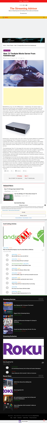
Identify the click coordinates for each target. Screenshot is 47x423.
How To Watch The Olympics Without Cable (21, 270)
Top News (19, 273)
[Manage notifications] (44, 420)
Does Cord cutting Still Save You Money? (20, 260)
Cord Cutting (5, 247)
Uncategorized (15, 366)
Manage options (23, 215)
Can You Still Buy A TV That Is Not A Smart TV (25, 193)
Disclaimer (20, 417)
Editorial (10, 247)
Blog (11, 417)
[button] (45, 205)
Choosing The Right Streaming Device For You (21, 293)
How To (19, 291)
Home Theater (7, 50)
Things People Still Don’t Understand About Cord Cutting (23, 283)
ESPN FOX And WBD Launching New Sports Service (22, 279)
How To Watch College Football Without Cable (21, 265)
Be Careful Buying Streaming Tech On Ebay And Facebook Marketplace (26, 368)
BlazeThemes (36, 415)
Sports (19, 268)
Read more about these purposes (14, 210)
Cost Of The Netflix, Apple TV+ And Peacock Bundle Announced (25, 274)
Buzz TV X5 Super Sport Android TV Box (14, 189)
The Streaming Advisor (23, 8)
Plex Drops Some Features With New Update (21, 288)
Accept (23, 212)
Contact (20, 1)
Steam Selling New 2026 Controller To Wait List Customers (24, 373)
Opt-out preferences (18, 217)
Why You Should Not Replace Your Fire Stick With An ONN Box (18, 249)
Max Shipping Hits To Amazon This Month (23, 305)
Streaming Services (18, 307)
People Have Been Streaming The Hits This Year (25, 329)
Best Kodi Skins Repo (19, 203)
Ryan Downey (7, 58)
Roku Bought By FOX (8, 362)
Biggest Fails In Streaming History (22, 313)
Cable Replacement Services (17, 263)
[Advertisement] (23, 28)
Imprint (30, 217)
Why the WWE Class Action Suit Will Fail (20, 256)
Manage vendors (5, 210)
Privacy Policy (26, 1)
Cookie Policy (25, 417)
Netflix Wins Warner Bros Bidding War (22, 382)
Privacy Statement (26, 217)
